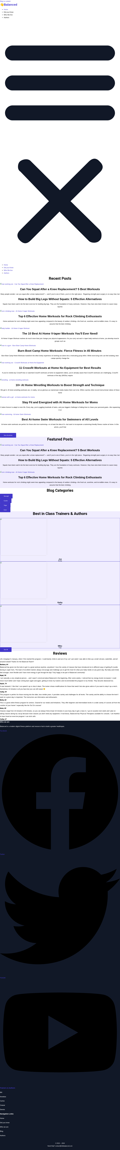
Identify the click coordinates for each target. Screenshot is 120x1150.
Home (6, 9)
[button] (60, 141)
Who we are (4, 1127)
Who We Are (8, 15)
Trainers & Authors (7, 1088)
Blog (1, 1131)
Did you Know (8, 12)
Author (2, 1135)
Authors (6, 17)
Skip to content (5, 1)
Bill (1, 1092)
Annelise (3, 1097)
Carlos (2, 1101)
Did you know (4, 1123)
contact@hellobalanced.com (63, 1146)
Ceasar (2, 1105)
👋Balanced (8, 4)
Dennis (2, 1109)
